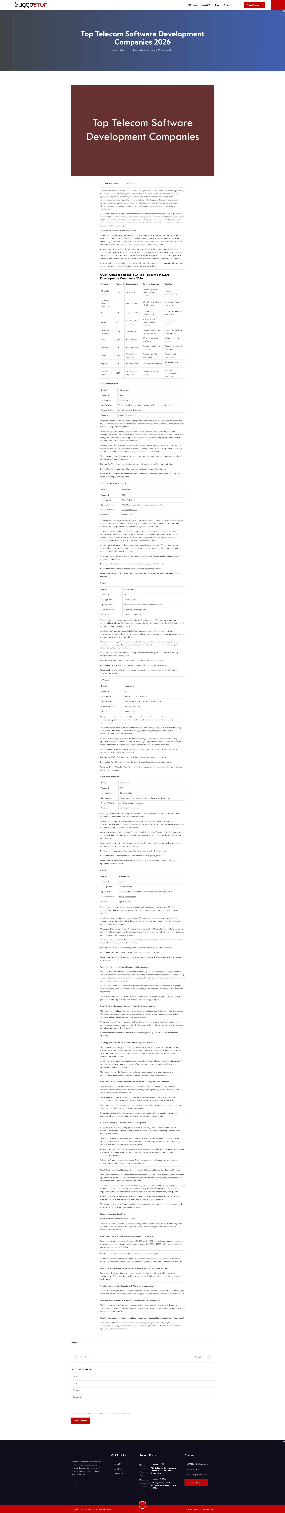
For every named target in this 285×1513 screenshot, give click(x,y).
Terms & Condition (193, 1509)
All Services (192, 5)
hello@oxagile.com (132, 706)
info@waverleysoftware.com (131, 803)
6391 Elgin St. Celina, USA (197, 1464)
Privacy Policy (208, 1509)
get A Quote (195, 1482)
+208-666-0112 (193, 1469)
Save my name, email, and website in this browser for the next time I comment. (102, 1414)
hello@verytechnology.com (134, 609)
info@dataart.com (129, 510)
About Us (206, 5)
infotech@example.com (197, 1475)
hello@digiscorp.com (127, 896)
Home (114, 50)
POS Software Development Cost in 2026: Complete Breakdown (163, 1470)
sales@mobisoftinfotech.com (130, 410)
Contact (227, 5)
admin (116, 183)
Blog (217, 5)
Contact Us (118, 1473)
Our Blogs (118, 1469)
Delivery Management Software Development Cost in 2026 (163, 1485)
